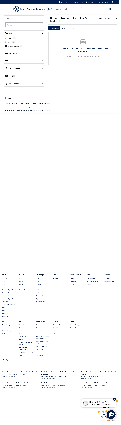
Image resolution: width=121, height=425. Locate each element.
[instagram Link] (116, 2)
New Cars (22, 325)
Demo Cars (22, 328)
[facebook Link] (112, 2)
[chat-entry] (111, 414)
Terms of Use (74, 328)
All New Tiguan (7, 287)
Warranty (39, 334)
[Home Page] (10, 9)
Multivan (73, 281)
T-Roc (4, 281)
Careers (55, 331)
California (107, 278)
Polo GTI (22, 290)
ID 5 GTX (5, 313)
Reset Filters (54, 28)
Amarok (55, 278)
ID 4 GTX (5, 316)
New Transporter (92, 281)
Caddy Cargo (91, 278)
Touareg (5, 301)
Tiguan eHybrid (7, 290)
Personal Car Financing (23, 348)
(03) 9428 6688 (89, 387)
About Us (56, 328)
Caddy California (109, 281)
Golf (20, 278)
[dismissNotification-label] (114, 399)
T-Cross (4, 278)
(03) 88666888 (10, 387)
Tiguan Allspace (7, 293)
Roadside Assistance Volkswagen (43, 337)
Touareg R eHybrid (8, 304)
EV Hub (55, 334)
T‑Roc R (4, 284)
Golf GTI (22, 281)
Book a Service (41, 331)
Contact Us (56, 325)
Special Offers (24, 334)
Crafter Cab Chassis (8, 328)
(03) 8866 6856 (50, 387)
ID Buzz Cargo (40, 293)
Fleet (21, 355)
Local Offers (23, 336)
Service (38, 325)
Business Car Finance (26, 352)
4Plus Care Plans (41, 346)
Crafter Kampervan (8, 331)
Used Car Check (41, 349)
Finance (21, 339)
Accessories (40, 355)
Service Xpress (41, 328)
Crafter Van (91, 284)
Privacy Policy (74, 325)
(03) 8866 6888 (10, 376)
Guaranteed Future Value (25, 343)
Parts (37, 352)
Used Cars (22, 331)
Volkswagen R (7, 334)
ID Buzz (38, 290)
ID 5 (3, 310)
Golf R (21, 284)
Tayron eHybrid (7, 299)
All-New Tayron (7, 296)
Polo (20, 287)
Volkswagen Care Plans (42, 342)
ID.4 (3, 307)
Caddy (72, 278)
